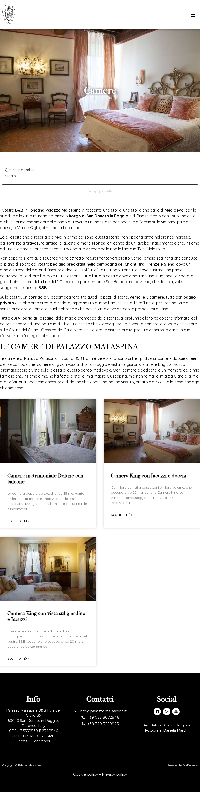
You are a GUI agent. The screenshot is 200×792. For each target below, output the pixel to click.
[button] (193, 15)
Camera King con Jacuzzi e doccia (148, 476)
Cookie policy (85, 774)
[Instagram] (166, 711)
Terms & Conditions (33, 741)
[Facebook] (157, 711)
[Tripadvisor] (176, 711)
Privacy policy (114, 774)
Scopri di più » (18, 521)
